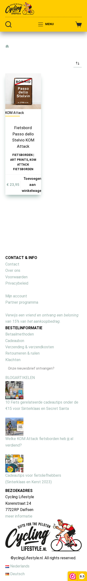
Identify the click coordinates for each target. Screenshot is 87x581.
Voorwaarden (16, 277)
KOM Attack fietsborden (24, 164)
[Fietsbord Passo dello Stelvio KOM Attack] (23, 91)
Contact (12, 264)
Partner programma (21, 302)
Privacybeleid (16, 283)
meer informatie (18, 516)
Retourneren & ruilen (22, 353)
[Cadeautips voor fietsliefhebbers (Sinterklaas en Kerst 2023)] (14, 463)
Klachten (13, 359)
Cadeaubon (14, 340)
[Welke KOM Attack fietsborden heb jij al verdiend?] (14, 426)
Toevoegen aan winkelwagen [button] (33, 184)
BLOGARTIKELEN (20, 377)
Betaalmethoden (19, 334)
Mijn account (16, 296)
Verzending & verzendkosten (29, 347)
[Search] (8, 24)
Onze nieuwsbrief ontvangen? (31, 368)
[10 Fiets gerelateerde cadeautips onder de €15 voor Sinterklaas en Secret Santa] (14, 389)
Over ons (12, 270)
